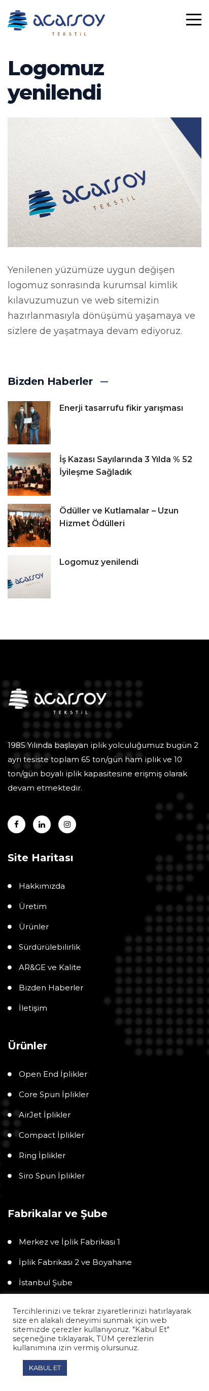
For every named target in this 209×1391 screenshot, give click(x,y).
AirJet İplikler (45, 1115)
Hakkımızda (42, 886)
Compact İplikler (51, 1135)
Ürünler (34, 926)
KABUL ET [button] (45, 1368)
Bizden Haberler (51, 987)
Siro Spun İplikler (52, 1176)
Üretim (33, 906)
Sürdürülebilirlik (49, 947)
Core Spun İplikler (54, 1094)
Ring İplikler (42, 1155)
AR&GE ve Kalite (50, 967)
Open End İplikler (53, 1074)
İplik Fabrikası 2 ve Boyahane (75, 1262)
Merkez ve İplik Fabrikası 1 (69, 1242)
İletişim (33, 1008)
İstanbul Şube (46, 1282)
